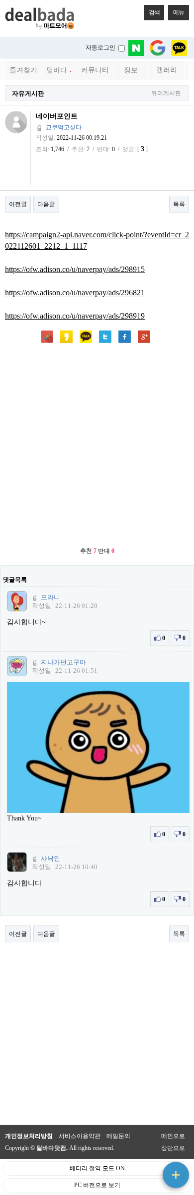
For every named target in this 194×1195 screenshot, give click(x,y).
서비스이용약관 (79, 1136)
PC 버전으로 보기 (97, 1185)
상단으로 (173, 1147)
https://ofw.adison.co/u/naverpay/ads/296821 (75, 292)
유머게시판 (166, 93)
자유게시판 (28, 93)
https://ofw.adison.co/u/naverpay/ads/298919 (75, 316)
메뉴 (178, 12)
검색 (154, 12)
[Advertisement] (97, 446)
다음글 (46, 204)
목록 (179, 204)
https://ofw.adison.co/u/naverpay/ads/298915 (75, 269)
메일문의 (118, 1136)
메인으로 (173, 1136)
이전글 (18, 204)
